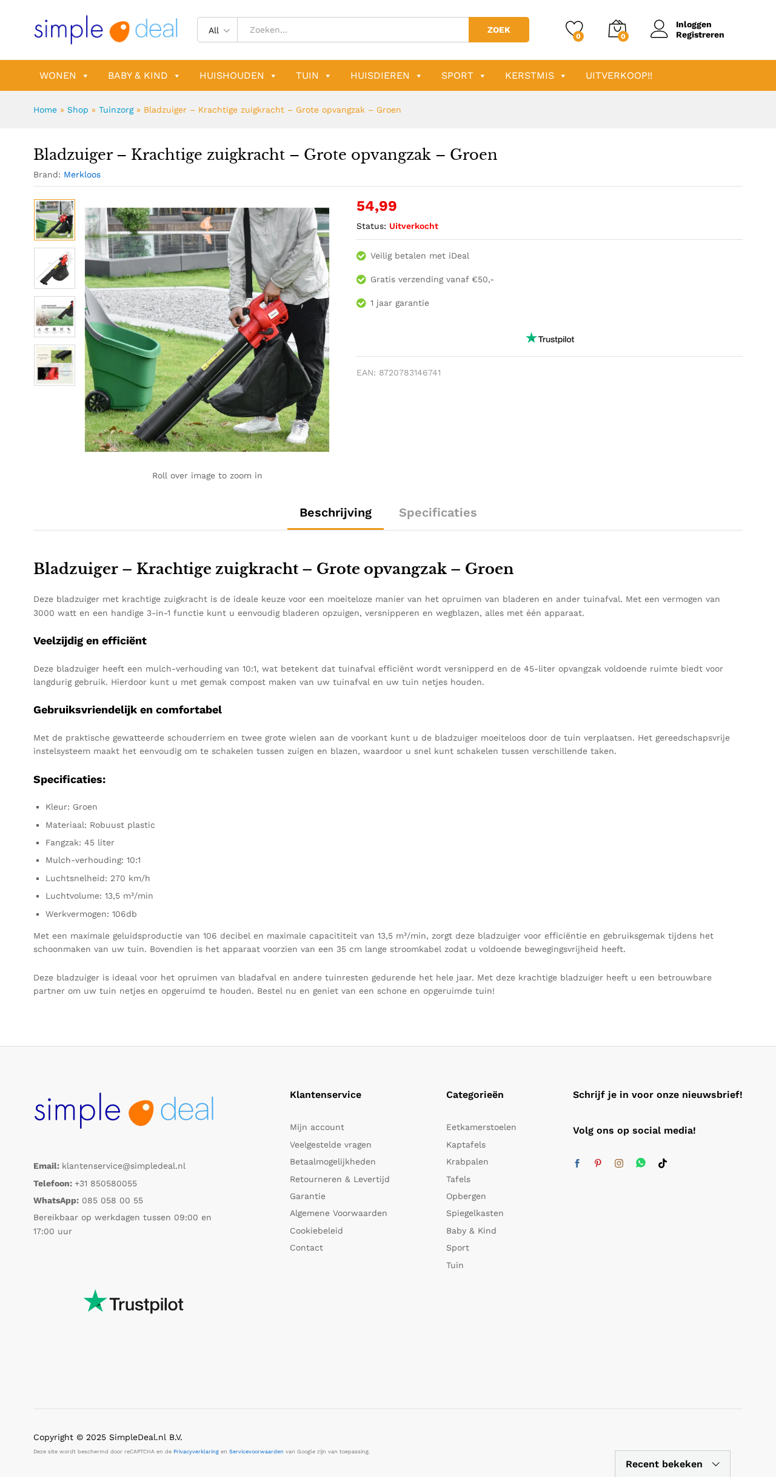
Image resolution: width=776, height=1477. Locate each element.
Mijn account (317, 1127)
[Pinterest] (597, 1164)
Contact (306, 1247)
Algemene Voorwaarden (338, 1213)
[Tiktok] (663, 1164)
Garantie (308, 1196)
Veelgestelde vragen (331, 1144)
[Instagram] (619, 1164)
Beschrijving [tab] (335, 512)
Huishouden (231, 75)
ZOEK (498, 30)
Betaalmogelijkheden (333, 1161)
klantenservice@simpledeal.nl (124, 1166)
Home (45, 109)
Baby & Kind (138, 75)
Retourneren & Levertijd (340, 1179)
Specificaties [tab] (438, 512)
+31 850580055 (106, 1183)
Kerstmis (529, 75)
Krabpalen (467, 1161)
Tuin (307, 75)
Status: (371, 226)
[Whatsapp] (641, 1163)
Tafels (458, 1179)
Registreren (700, 34)
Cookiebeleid (316, 1230)
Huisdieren (380, 75)
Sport (457, 75)
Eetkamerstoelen (481, 1127)
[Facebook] (577, 1164)
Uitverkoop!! (619, 75)
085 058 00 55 (112, 1200)
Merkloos (82, 174)
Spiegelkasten (475, 1213)
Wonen (57, 75)
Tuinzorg (116, 109)
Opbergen (466, 1196)
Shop (78, 109)
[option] (54, 220)
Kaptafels (466, 1144)
